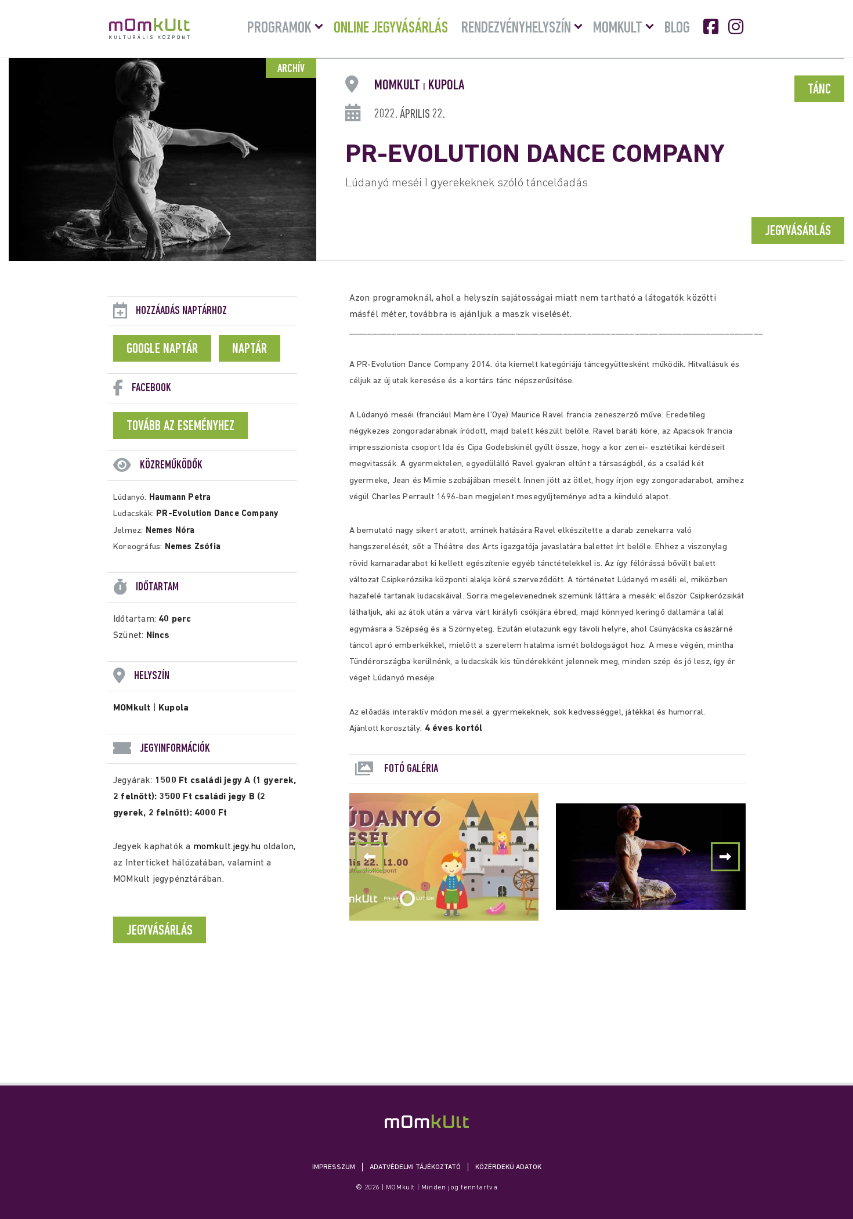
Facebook (712, 26)
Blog (677, 28)
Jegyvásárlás (798, 232)
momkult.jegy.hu (227, 847)
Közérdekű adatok (508, 1167)
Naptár (249, 349)
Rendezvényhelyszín (516, 28)
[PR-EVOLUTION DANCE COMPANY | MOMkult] (427, 1121)
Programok (279, 28)
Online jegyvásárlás (391, 28)
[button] (725, 856)
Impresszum (333, 1167)
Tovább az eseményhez (180, 427)
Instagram (737, 26)
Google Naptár (162, 349)
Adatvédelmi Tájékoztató (415, 1167)
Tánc (819, 90)
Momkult (617, 28)
